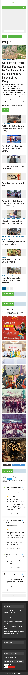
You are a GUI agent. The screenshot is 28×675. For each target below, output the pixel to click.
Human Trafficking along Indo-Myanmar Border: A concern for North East (12, 280)
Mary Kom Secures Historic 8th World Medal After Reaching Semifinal (12, 148)
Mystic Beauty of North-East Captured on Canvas (11, 260)
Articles (4, 59)
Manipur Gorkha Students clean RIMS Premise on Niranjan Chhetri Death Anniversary (13, 203)
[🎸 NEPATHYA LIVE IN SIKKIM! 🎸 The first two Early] (14, 328)
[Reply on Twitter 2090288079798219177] (7, 548)
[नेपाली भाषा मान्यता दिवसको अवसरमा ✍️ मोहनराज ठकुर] (14, 401)
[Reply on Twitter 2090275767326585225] (7, 590)
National (9, 123)
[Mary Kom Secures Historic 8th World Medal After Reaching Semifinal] (14, 142)
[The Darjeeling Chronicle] (14, 2)
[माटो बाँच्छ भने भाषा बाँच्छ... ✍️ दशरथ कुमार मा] (14, 426)
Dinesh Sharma (6, 180)
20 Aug (7, 489)
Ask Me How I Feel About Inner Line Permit (13, 184)
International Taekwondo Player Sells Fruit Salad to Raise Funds (12, 222)
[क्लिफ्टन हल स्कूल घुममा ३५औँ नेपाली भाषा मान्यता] (14, 377)
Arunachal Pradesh (7, 236)
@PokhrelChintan (16, 586)
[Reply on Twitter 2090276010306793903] (7, 568)
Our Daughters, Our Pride (13, 143)
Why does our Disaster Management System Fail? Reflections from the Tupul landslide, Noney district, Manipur (13, 72)
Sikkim (3, 239)
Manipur (9, 59)
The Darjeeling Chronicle (13, 487)
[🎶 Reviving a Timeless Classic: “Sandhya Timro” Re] (14, 450)
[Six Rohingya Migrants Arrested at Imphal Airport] (14, 162)
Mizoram (15, 238)
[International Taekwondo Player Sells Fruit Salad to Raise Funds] (14, 216)
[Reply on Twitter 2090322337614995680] (7, 514)
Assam (14, 236)
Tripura (8, 239)
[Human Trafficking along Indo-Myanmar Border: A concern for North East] (14, 273)
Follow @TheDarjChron (10, 657)
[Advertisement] (14, 19)
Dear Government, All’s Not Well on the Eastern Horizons (13, 242)
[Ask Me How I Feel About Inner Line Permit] (14, 179)
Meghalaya (10, 238)
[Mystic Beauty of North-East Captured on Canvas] (14, 255)
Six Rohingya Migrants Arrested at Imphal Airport (13, 167)
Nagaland (20, 238)
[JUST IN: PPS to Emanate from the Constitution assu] (14, 352)
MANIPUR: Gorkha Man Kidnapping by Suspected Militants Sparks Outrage (13, 128)
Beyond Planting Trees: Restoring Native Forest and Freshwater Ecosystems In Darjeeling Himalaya (14, 633)
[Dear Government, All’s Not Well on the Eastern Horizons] (14, 234)
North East (11, 37)
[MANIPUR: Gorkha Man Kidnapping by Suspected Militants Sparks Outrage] (14, 121)
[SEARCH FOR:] (14, 31)
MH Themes (21, 673)
